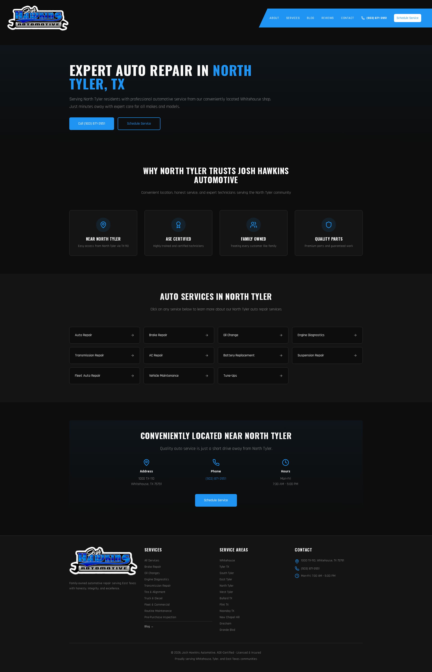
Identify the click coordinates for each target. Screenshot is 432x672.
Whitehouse (227, 560)
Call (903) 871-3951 (91, 123)
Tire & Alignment (154, 592)
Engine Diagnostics (156, 579)
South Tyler (227, 573)
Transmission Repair (157, 586)
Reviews (328, 18)
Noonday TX (227, 611)
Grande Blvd (227, 630)
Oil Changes (152, 573)
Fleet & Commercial (157, 605)
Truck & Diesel (153, 598)
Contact (347, 18)
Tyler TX (224, 567)
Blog (310, 18)
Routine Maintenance (158, 611)
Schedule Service (407, 18)
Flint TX (224, 605)
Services (293, 18)
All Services (151, 560)
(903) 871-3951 (216, 478)
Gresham (225, 624)
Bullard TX (226, 598)
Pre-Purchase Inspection (160, 617)
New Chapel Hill (230, 617)
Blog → (149, 626)
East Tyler (226, 579)
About (274, 18)
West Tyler (226, 592)
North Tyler (227, 586)
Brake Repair (152, 567)
